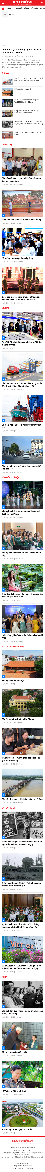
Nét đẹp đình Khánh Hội (23, 89)
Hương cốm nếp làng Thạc (14, 1091)
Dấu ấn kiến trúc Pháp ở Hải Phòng (18, 719)
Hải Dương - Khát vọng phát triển (17, 1129)
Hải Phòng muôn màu (13, 646)
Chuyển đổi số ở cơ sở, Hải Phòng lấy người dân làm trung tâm (27, 111)
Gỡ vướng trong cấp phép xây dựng (17, 258)
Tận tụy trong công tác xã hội (15, 1052)
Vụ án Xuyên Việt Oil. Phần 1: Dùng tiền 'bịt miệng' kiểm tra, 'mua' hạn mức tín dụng (21, 967)
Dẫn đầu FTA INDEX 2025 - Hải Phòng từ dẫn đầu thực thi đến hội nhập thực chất (28, 79)
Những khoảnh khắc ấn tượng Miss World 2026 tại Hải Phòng (26, 101)
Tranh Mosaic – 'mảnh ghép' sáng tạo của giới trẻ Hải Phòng (21, 759)
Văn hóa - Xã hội (10, 477)
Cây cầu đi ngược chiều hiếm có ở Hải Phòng (22, 799)
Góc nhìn (34, 8)
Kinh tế (19, 8)
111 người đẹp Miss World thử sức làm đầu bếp (21, 554)
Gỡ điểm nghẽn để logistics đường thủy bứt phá (21, 426)
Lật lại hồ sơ (9, 807)
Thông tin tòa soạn (22, 1163)
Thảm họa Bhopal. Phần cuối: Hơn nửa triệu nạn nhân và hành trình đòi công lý (28, 122)
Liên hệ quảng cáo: (18, 1168)
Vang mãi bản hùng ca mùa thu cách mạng (27, 133)
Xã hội (26, 8)
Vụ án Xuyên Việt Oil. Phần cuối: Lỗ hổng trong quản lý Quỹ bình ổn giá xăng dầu (20, 925)
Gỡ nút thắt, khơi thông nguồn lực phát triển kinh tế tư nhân (22, 343)
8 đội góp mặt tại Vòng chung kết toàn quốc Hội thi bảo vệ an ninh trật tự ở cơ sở (22, 298)
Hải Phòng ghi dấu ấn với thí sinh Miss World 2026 (22, 636)
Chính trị (10, 8)
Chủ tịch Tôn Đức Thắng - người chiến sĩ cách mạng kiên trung (22, 1012)
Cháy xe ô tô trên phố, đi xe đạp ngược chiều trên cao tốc (22, 467)
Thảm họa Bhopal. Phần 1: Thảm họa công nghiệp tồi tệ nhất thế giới (21, 884)
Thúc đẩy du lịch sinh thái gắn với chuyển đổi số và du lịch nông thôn (22, 595)
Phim (4, 977)
